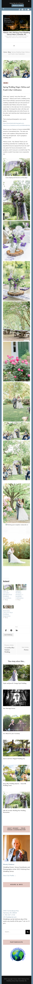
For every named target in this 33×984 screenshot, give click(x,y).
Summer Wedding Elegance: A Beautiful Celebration (19, 594)
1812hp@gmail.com (9, 917)
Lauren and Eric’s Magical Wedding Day (14, 758)
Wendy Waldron (8, 864)
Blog (6, 83)
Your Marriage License (9, 708)
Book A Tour (17, 5)
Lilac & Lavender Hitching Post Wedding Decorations (7, 594)
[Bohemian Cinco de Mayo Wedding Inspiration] (8, 607)
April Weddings (8, 634)
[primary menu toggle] (14, 45)
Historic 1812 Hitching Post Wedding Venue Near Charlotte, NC (16, 33)
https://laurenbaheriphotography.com (13, 123)
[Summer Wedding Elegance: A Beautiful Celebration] (21, 587)
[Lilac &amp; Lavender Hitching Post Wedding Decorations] (8, 587)
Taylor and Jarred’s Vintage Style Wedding (14, 683)
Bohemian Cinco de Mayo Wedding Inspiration (8, 613)
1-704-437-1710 (9, 915)
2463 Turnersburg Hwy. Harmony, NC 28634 (11, 912)
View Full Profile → (9, 876)
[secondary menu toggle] (3, 8)
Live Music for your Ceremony (11, 733)
